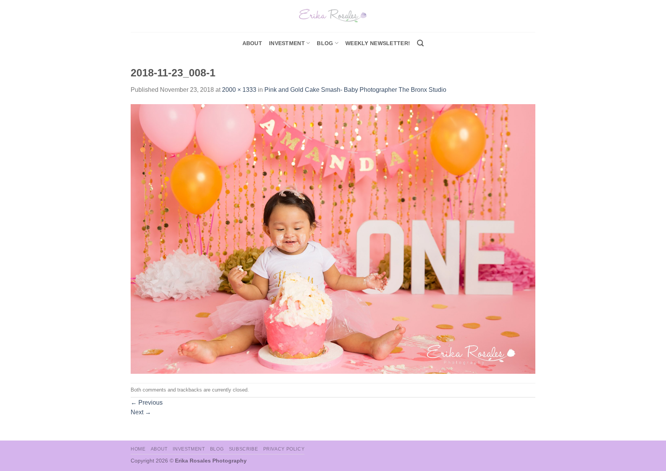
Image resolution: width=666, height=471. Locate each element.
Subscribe (243, 449)
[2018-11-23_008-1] (333, 238)
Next (141, 412)
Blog (325, 43)
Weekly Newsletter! (377, 43)
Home (138, 449)
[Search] (420, 43)
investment (287, 43)
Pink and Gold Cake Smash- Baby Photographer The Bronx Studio (355, 89)
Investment (189, 449)
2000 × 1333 (239, 89)
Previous (147, 402)
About (252, 43)
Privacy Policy (284, 449)
